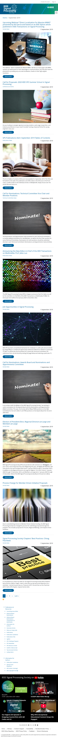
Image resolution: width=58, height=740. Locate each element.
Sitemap (9, 729)
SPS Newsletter (10, 643)
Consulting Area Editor (12, 611)
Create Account (45, 2)
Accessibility (29, 729)
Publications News (7, 140)
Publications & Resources (9, 608)
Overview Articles (11, 628)
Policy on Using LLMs (12, 630)
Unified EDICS (10, 652)
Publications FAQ (11, 637)
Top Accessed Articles (12, 650)
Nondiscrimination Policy (42, 729)
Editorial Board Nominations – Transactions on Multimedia (11, 620)
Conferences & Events (8, 86)
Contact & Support (19, 729)
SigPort (8, 639)
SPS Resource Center (12, 645)
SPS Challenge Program (12, 641)
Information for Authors (10, 625)
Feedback (32, 731)
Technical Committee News (9, 198)
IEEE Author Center (11, 668)
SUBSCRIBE (21, 689)
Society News (6, 29)
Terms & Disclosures (42, 731)
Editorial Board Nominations (10, 614)
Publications (10, 632)
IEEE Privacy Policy (21, 731)
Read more (8, 76)
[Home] (11, 5)
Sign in (54, 2)
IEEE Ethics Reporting (8, 731)
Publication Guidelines (12, 634)
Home (5, 18)
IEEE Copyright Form (12, 670)
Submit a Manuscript (12, 647)
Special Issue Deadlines (10, 665)
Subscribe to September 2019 (3, 599)
